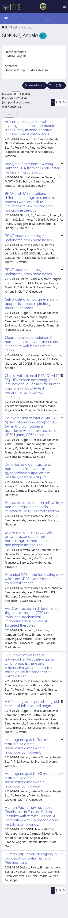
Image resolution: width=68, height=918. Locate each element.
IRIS (4, 27)
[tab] (9, 113)
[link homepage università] (43, 6)
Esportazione (34, 85)
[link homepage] (12, 6)
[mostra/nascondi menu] (64, 6)
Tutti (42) (55, 85)
